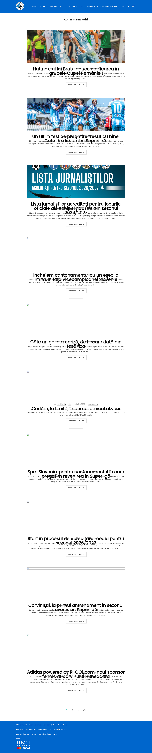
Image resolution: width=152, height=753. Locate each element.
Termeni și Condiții (23, 734)
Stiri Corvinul (53, 730)
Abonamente (92, 6)
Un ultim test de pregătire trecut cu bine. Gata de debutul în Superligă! (76, 138)
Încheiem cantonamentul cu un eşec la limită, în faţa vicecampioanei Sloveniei (75, 277)
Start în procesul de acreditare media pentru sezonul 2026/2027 (76, 541)
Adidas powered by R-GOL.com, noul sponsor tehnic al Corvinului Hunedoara (76, 674)
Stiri (69, 68)
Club (62, 6)
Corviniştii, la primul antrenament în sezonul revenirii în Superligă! (75, 607)
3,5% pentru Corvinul (109, 6)
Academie (32, 730)
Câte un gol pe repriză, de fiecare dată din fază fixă (75, 344)
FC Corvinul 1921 (61, 538)
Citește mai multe (77, 84)
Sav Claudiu (60, 68)
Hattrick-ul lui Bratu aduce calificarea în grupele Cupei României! (76, 71)
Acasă (34, 6)
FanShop (53, 6)
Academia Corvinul (76, 6)
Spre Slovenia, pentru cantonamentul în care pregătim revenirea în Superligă (76, 474)
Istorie (24, 730)
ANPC (55, 734)
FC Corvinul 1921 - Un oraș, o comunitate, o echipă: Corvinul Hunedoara (41, 725)
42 (84, 710)
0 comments (93, 68)
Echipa (18, 730)
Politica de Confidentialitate (41, 734)
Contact (123, 6)
